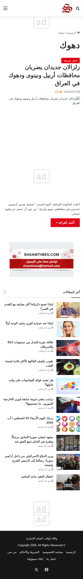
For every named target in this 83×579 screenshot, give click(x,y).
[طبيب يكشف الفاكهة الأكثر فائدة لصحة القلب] (68, 367)
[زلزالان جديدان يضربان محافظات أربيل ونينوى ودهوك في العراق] (41, 121)
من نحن (12, 552)
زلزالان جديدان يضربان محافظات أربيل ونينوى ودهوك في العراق (44, 75)
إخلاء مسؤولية (35, 558)
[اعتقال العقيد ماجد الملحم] (68, 482)
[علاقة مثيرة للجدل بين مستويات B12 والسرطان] (68, 348)
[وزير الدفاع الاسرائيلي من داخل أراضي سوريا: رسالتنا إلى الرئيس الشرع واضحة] (68, 462)
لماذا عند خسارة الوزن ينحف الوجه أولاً (29, 323)
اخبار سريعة (70, 60)
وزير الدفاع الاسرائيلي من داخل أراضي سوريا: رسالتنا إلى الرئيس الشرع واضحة (28, 460)
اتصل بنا (51, 558)
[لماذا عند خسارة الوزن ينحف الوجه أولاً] (68, 329)
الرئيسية (72, 32)
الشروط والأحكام (29, 552)
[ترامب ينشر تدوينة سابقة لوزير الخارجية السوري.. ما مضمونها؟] (68, 405)
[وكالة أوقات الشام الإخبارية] (67, 8)
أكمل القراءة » (65, 222)
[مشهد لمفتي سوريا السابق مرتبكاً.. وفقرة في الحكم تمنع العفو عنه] (68, 443)
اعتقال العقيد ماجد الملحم (37, 476)
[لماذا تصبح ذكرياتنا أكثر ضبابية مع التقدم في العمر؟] (68, 310)
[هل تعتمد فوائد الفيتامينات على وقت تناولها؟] (68, 386)
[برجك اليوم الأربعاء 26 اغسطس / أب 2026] (68, 424)
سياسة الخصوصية (52, 552)
